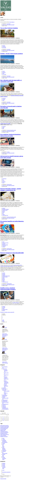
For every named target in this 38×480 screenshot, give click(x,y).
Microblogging (4, 442)
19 (3, 419)
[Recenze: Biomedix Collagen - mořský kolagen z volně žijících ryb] (7, 199)
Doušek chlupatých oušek (11, 130)
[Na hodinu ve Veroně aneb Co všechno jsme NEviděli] (7, 116)
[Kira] (3, 353)
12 (3, 417)
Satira (3, 182)
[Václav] (3, 327)
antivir (3, 180)
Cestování (8, 23)
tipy (8, 434)
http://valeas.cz (11, 22)
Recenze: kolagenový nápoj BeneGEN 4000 (12, 253)
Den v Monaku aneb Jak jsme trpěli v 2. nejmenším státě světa (11, 80)
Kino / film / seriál (3, 445)
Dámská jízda (9, 184)
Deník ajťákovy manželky (4, 448)
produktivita (2, 431)
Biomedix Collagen (5, 209)
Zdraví (3, 212)
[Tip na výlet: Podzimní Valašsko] (7, 37)
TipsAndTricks (4, 434)
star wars (3, 181)
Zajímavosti (4, 450)
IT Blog (3, 439)
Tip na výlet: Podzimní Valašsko (9, 28)
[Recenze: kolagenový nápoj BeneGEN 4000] (7, 262)
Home (3, 438)
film (1, 426)
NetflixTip (2, 430)
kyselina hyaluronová (6, 275)
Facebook (2, 478)
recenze (3, 246)
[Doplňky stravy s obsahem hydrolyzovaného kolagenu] (7, 298)
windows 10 (2, 436)
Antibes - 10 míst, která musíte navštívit (11, 53)
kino (1, 428)
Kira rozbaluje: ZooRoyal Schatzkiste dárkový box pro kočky (10, 135)
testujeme (2, 433)
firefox (3, 426)
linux (7, 428)
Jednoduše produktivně (4, 441)
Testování (4, 245)
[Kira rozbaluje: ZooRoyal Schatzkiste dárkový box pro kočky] (7, 144)
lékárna (3, 211)
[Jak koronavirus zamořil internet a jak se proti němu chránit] (7, 166)
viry (2, 179)
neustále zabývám (16, 302)
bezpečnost (4, 178)
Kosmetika (4, 428)
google (7, 426)
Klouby (3, 279)
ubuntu (1, 435)
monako (3, 99)
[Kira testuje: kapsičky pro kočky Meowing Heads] (7, 232)
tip (4, 433)
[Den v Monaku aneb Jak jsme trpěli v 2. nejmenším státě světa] (7, 90)
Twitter (5, 478)
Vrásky (3, 214)
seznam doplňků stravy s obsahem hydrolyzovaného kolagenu (11, 266)
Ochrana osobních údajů (3, 467)
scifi (1, 432)
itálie (3, 128)
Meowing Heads (5, 244)
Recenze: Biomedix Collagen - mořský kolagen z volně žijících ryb (10, 189)
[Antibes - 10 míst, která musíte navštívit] (7, 62)
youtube (6, 436)
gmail (5, 426)
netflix (5, 429)
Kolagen (3, 208)
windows (4, 435)
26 (3, 420)
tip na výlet (4, 47)
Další (3, 319)
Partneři (3, 464)
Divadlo (3, 443)
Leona (6, 339)
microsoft (2, 429)
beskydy (3, 45)
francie (3, 71)
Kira (5, 353)
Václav (6, 327)
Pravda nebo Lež (5, 215)
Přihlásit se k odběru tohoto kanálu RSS (7, 312)
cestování (4, 46)
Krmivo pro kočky (5, 242)
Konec (3, 320)
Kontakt (3, 465)
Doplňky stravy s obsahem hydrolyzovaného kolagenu (8, 288)
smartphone (6, 432)
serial (3, 432)
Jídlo (7, 427)
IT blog (8, 151)
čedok (3, 73)
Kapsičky (3, 243)
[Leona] (3, 339)
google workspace (3, 427)
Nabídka (3, 463)
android (3, 425)
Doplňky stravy (4, 210)
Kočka (3, 241)
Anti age (3, 273)
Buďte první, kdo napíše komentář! (8, 24)
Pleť (3, 213)
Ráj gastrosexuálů (4, 453)
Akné (1, 425)
